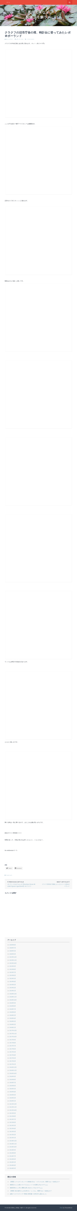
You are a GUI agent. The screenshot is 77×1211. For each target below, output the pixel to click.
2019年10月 (13, 963)
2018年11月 (13, 997)
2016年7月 (12, 1082)
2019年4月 (12, 981)
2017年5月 (12, 1052)
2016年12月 (13, 1067)
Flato (61, 1208)
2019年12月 (13, 957)
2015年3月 (12, 1131)
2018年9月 (12, 1003)
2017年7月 (12, 1046)
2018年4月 (12, 1018)
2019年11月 (13, 960)
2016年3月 (12, 1095)
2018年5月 (12, 1015)
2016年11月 (13, 1070)
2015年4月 (12, 1128)
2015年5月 (12, 1125)
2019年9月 (12, 966)
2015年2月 (12, 1134)
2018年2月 (12, 1024)
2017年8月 (12, 1043)
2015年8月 (12, 1116)
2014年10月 (13, 1147)
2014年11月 (13, 1144)
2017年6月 (12, 1049)
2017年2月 (12, 1061)
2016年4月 (12, 1092)
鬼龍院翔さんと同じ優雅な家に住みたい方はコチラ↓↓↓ (26, 1188)
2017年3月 (12, 1058)
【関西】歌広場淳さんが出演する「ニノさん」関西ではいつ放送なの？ (31, 1191)
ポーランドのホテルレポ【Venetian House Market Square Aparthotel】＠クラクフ (21, 884)
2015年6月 (12, 1122)
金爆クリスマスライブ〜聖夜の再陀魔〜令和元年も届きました (28, 1194)
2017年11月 (13, 1033)
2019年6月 (12, 975)
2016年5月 (12, 1089)
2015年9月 (12, 1113)
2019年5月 (12, 978)
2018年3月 (12, 1021)
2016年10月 (13, 1073)
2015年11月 (13, 1107)
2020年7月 (12, 948)
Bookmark (9, 875)
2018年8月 (12, 1006)
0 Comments (30, 39)
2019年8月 (12, 969)
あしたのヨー (9, 39)
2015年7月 (12, 1119)
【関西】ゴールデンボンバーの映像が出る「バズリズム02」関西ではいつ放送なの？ (35, 1182)
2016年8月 (12, 1079)
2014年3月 (12, 1168)
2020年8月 (12, 945)
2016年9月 (12, 1076)
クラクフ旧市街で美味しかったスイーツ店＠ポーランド (55, 884)
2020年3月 (12, 954)
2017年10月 (13, 1036)
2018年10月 (13, 1000)
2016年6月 (12, 1086)
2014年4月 (12, 1165)
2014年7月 (12, 1156)
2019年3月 (12, 984)
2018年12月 (13, 994)
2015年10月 (13, 1110)
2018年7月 (12, 1009)
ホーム (8, 2)
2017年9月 (12, 1040)
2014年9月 (12, 1150)
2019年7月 (12, 972)
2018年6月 (12, 1012)
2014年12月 (13, 1141)
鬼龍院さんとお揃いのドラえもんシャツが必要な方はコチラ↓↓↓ (29, 1185)
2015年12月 (13, 1104)
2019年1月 (12, 991)
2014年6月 (12, 1159)
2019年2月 (12, 987)
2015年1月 (12, 1138)
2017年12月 (13, 1030)
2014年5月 (12, 1162)
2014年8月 (12, 1153)
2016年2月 (12, 1098)
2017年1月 (12, 1064)
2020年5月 (12, 951)
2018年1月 (12, 1027)
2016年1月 (12, 1101)
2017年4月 (12, 1055)
